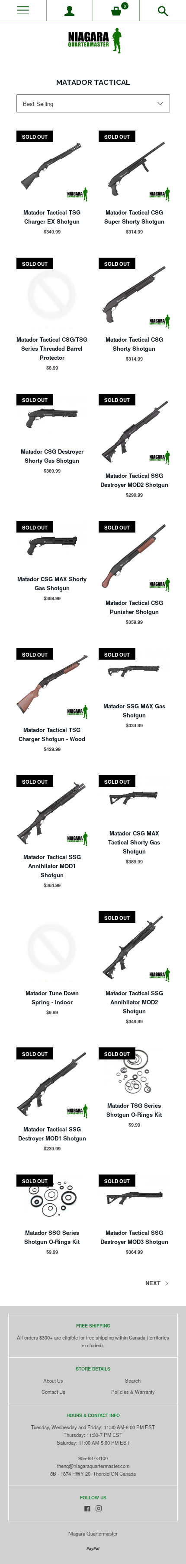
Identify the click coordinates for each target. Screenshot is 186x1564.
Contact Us (53, 1391)
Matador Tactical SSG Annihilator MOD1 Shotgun (52, 866)
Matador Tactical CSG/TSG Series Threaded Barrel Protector (51, 348)
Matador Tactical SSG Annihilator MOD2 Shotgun (134, 1002)
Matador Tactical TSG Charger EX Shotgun (51, 216)
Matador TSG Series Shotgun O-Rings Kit (134, 1109)
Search (133, 1380)
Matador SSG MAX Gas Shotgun (134, 710)
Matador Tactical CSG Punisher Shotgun (134, 607)
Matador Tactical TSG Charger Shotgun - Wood (52, 734)
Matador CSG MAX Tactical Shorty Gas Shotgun (134, 842)
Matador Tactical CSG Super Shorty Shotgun (134, 216)
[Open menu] (23, 11)
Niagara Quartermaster (93, 1533)
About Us (53, 1380)
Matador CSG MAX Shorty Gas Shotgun (52, 583)
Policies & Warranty (133, 1391)
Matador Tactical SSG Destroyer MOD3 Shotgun (134, 1237)
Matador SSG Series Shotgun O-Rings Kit (52, 1237)
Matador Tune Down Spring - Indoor (52, 997)
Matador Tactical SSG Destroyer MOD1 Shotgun (52, 1133)
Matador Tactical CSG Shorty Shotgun (134, 343)
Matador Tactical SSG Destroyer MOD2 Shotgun (134, 480)
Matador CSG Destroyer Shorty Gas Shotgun (52, 455)
